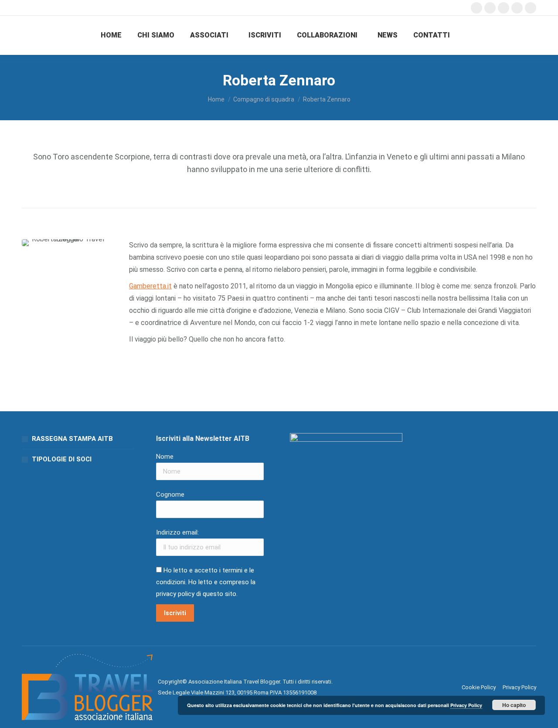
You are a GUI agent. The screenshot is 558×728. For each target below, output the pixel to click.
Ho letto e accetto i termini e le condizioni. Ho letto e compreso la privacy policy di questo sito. (205, 582)
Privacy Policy (466, 705)
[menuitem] (111, 35)
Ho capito (514, 705)
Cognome (170, 494)
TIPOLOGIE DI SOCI (62, 459)
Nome (165, 457)
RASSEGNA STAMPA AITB (72, 439)
